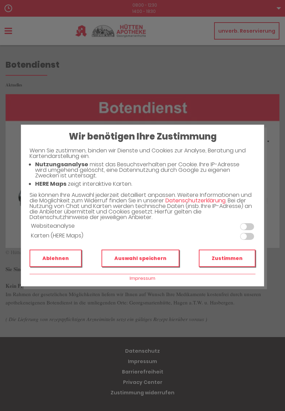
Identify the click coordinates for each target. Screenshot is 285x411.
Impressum (142, 278)
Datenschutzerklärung (195, 200)
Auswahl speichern (140, 258)
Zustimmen (227, 258)
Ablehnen (55, 258)
